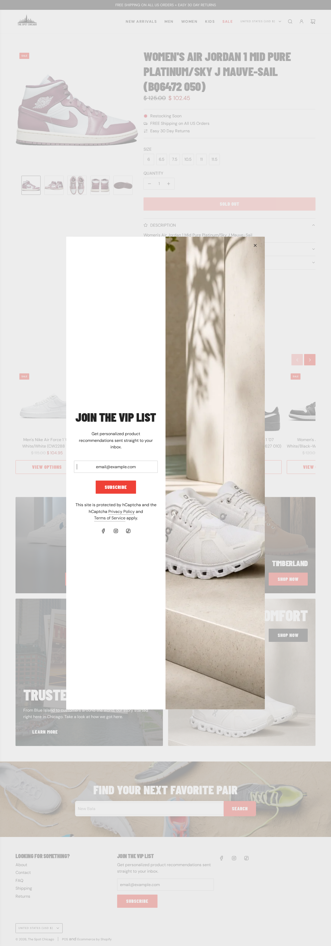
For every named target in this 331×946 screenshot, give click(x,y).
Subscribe (116, 487)
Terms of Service (109, 518)
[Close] (255, 245)
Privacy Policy (121, 511)
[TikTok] (128, 531)
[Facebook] (103, 531)
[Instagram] (116, 531)
